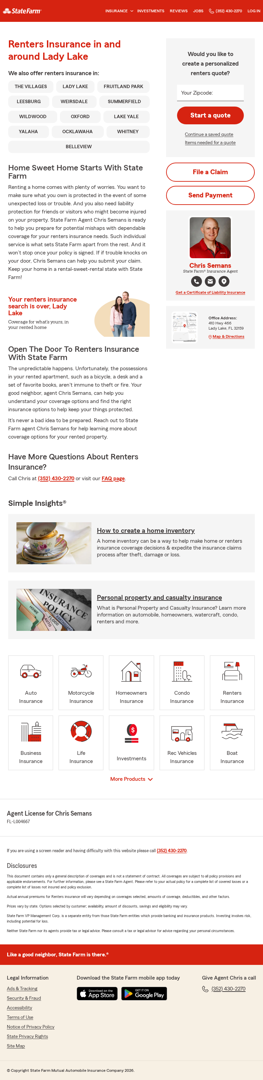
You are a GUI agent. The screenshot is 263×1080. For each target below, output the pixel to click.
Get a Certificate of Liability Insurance (210, 292)
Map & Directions (229, 336)
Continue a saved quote (209, 134)
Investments (150, 11)
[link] (22, 10)
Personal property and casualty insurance (159, 597)
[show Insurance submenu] (130, 11)
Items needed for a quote (210, 142)
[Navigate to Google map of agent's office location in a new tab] (223, 281)
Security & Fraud (24, 998)
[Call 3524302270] (196, 281)
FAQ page (113, 478)
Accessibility (19, 1008)
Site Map (16, 1046)
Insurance (116, 11)
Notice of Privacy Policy (30, 1027)
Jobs (198, 11)
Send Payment (210, 195)
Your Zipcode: (197, 93)
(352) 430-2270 (229, 11)
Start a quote (210, 115)
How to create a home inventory (146, 530)
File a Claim (210, 172)
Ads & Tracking (22, 988)
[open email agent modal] (210, 282)
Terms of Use (20, 1017)
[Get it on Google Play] (144, 993)
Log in (254, 11)
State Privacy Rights (27, 1036)
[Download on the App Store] (97, 993)
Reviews (179, 11)
